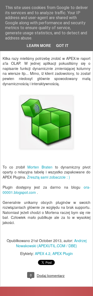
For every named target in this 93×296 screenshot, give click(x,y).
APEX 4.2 (42, 253)
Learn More (39, 45)
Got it (62, 45)
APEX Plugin (62, 253)
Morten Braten (39, 167)
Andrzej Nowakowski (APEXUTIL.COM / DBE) (51, 243)
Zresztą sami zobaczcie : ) (48, 177)
